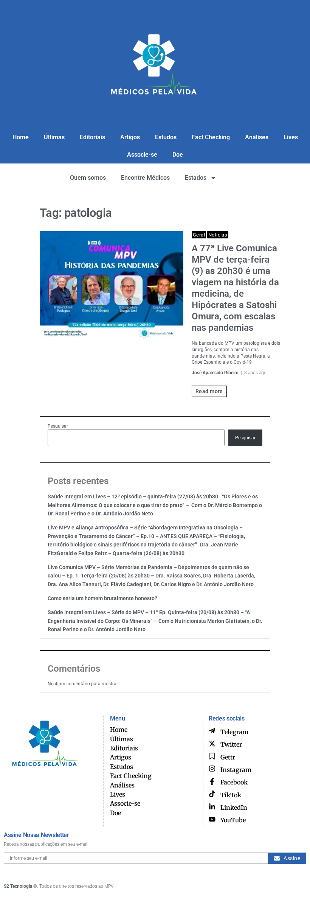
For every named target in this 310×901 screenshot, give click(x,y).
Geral (199, 235)
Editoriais (92, 137)
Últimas (54, 137)
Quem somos (88, 177)
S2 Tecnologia (18, 886)
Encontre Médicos (145, 177)
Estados (195, 177)
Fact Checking (211, 137)
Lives (291, 137)
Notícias (217, 235)
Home (20, 137)
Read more (209, 391)
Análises (256, 137)
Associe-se (142, 154)
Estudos (166, 137)
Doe (177, 154)
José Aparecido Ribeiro (215, 372)
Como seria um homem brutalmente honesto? (102, 598)
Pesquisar (58, 426)
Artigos (130, 137)
